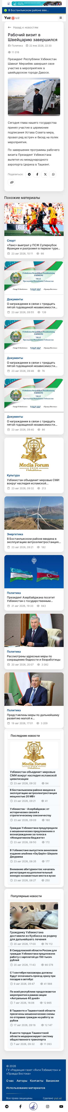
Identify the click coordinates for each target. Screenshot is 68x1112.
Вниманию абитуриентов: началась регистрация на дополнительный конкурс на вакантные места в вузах (33, 872)
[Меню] (61, 18)
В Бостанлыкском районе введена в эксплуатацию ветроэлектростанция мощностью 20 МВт (33, 793)
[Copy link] (11, 182)
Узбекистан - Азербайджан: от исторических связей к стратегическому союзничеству (30, 812)
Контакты (36, 1080)
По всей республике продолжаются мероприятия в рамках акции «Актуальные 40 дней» (33, 994)
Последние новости (25, 735)
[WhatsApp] (52, 174)
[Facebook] (36, 174)
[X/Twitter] (44, 174)
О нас (10, 1080)
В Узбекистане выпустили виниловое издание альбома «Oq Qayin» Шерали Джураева (34, 853)
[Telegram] (28, 174)
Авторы (22, 1080)
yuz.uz (58, 1098)
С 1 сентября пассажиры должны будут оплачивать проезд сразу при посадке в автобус (32, 976)
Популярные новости (26, 896)
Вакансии (52, 1080)
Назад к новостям (25, 27)
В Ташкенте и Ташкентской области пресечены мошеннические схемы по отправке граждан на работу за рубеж (32, 1015)
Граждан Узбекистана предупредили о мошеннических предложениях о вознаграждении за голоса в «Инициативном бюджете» (34, 832)
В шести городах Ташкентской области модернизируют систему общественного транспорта (31, 1036)
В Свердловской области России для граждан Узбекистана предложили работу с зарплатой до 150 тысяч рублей (33, 955)
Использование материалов (25, 1088)
